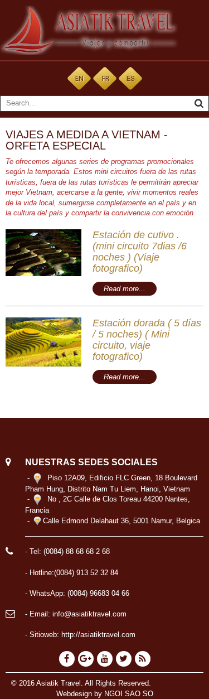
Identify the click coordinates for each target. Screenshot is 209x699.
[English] (79, 78)
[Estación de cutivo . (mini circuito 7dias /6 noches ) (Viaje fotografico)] (43, 252)
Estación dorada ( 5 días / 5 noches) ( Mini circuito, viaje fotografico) (147, 339)
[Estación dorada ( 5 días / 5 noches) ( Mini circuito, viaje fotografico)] (43, 342)
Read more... (124, 289)
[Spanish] (130, 78)
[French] (104, 78)
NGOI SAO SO (128, 694)
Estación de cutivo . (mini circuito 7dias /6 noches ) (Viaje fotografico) (140, 251)
